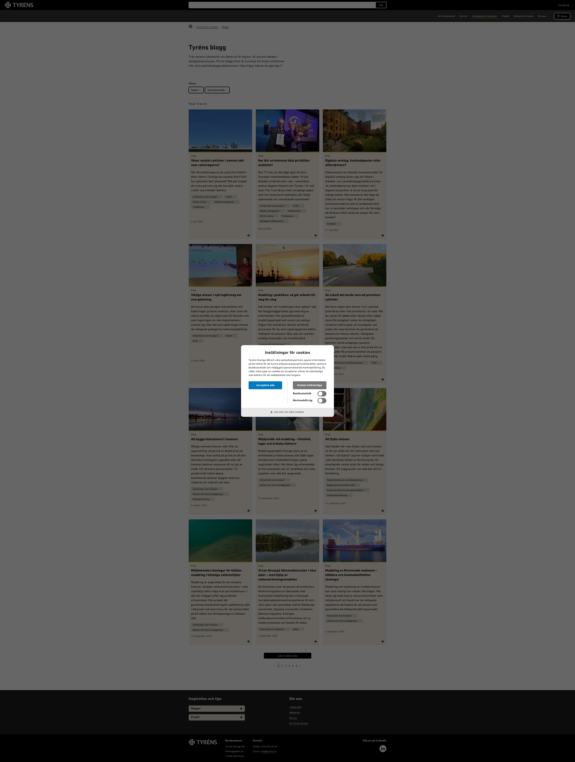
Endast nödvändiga (309, 385)
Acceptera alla (265, 385)
